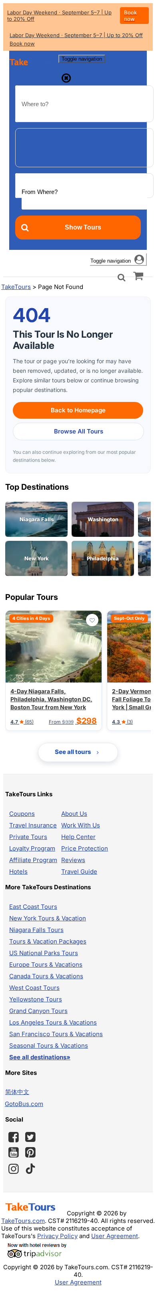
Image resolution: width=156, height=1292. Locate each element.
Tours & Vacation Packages (47, 941)
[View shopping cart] (138, 275)
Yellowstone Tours (35, 999)
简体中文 (17, 1092)
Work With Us (80, 825)
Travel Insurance (33, 825)
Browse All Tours (78, 431)
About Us (74, 813)
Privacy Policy (57, 1236)
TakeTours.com (23, 1221)
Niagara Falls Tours (36, 930)
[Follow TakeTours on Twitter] (30, 1137)
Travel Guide (79, 871)
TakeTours (16, 287)
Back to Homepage (78, 410)
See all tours (73, 752)
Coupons (22, 813)
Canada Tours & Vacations (46, 976)
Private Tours (28, 837)
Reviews (73, 860)
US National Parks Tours (43, 953)
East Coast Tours (33, 906)
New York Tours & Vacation (47, 918)
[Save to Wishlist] (92, 620)
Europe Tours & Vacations (45, 964)
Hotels (18, 871)
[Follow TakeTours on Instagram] (13, 1168)
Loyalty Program (32, 848)
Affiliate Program (33, 860)
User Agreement (114, 1236)
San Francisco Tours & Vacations (56, 1034)
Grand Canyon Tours (38, 1011)
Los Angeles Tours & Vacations (53, 1022)
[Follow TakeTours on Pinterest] (30, 1152)
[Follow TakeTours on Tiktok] (30, 1168)
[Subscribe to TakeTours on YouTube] (13, 1153)
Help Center (78, 837)
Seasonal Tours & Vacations (48, 1045)
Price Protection (84, 848)
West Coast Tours (34, 987)
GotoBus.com (24, 1104)
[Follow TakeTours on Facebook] (13, 1137)
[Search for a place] (121, 276)
